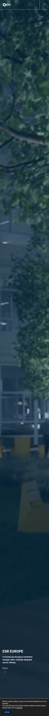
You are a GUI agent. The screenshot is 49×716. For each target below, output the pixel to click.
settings (19, 708)
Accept (7, 712)
